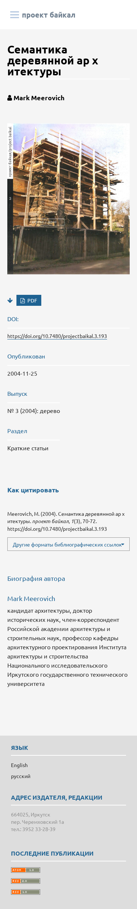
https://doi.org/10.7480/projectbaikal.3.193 (57, 336)
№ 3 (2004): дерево (33, 410)
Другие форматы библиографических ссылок (67, 544)
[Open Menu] (14, 14)
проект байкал (49, 14)
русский (20, 776)
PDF (31, 300)
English (19, 765)
